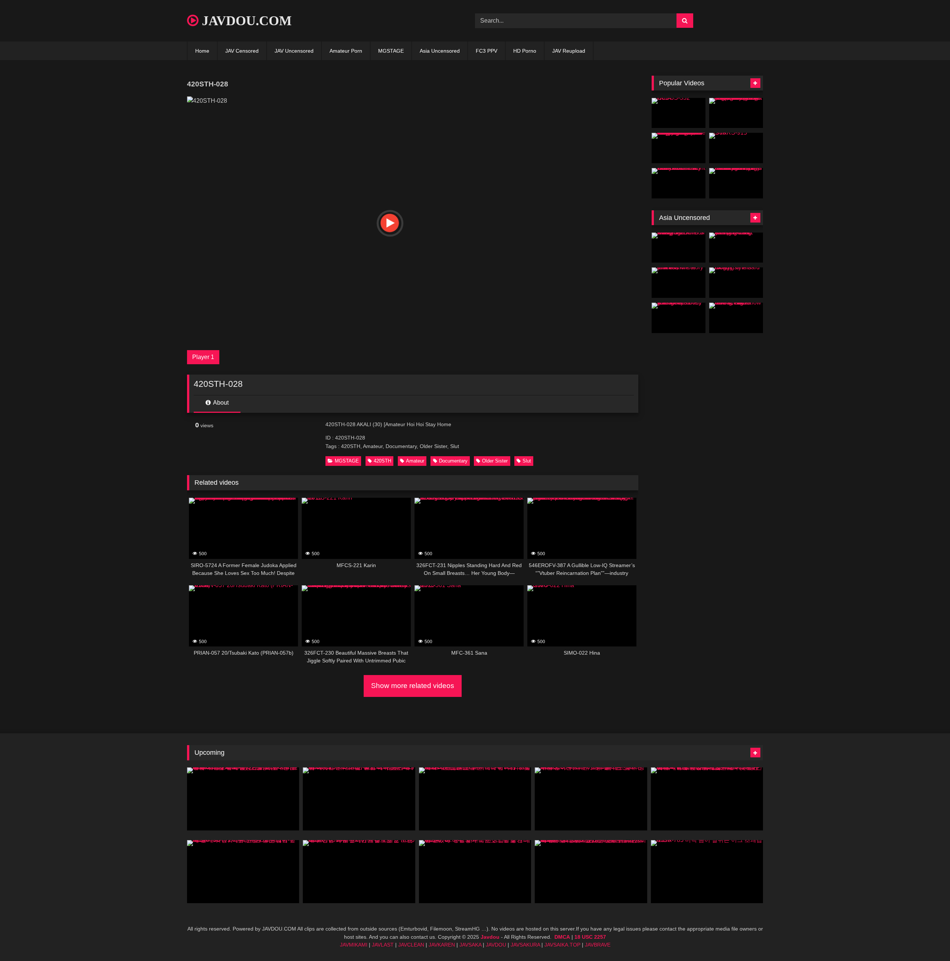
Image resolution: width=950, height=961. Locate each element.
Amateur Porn (346, 51)
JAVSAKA (470, 945)
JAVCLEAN (411, 945)
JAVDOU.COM (245, 20)
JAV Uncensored (294, 51)
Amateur (415, 461)
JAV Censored (242, 51)
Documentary (453, 461)
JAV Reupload (568, 51)
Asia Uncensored (440, 51)
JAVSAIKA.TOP (562, 945)
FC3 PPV (486, 51)
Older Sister (495, 461)
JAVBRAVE (597, 945)
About (220, 402)
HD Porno (524, 51)
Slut (526, 461)
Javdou (490, 937)
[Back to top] (927, 939)
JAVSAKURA (525, 945)
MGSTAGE (391, 51)
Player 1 (203, 357)
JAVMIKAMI (353, 945)
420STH (382, 461)
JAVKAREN (442, 945)
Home (202, 51)
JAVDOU (496, 945)
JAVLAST (383, 945)
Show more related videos (412, 686)
